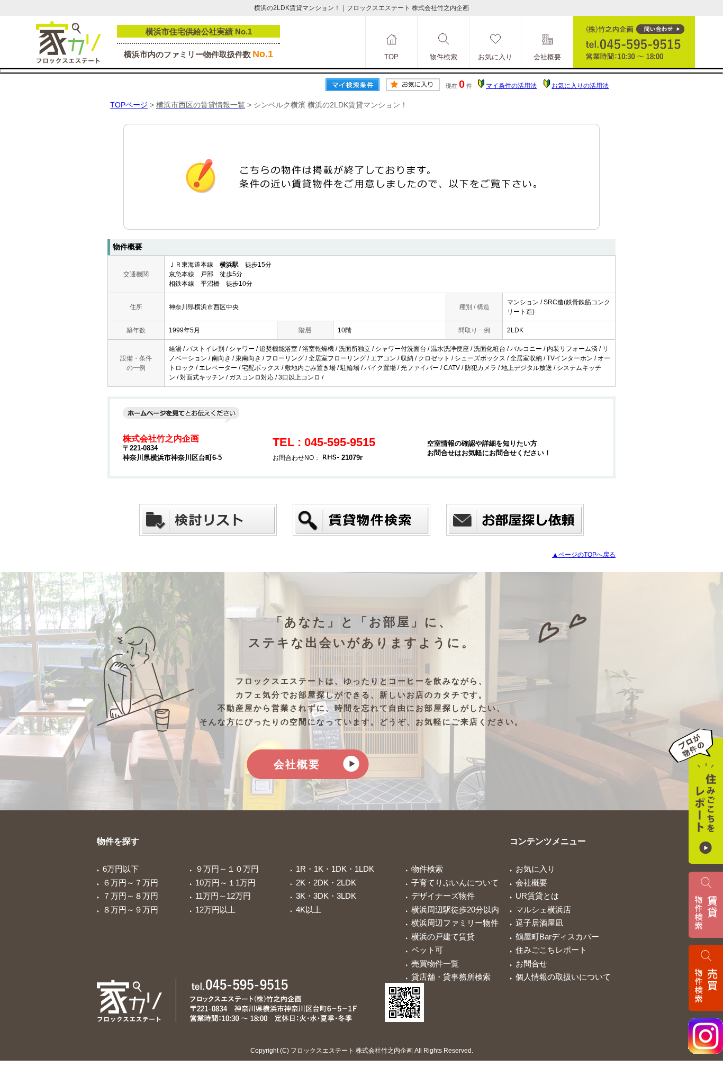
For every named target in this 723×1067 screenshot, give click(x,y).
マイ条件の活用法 (511, 85)
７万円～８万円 (130, 895)
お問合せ (531, 963)
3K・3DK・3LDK (326, 895)
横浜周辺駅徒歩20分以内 (455, 909)
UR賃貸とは (537, 895)
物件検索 (427, 868)
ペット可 (427, 949)
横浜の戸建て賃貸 (443, 936)
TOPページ (129, 105)
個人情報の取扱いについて (563, 976)
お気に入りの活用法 (580, 85)
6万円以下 (121, 868)
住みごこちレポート (551, 949)
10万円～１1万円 (225, 882)
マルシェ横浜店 (543, 909)
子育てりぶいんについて (455, 882)
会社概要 (297, 764)
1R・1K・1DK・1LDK (335, 868)
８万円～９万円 (130, 909)
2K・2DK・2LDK (326, 882)
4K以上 (308, 909)
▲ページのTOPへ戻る (584, 554)
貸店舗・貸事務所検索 (451, 976)
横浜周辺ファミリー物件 (455, 922)
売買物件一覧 (435, 963)
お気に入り (535, 868)
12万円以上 (215, 909)
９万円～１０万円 (227, 868)
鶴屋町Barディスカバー (557, 936)
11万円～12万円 (223, 895)
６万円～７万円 (130, 882)
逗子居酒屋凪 (539, 922)
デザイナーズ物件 (443, 895)
